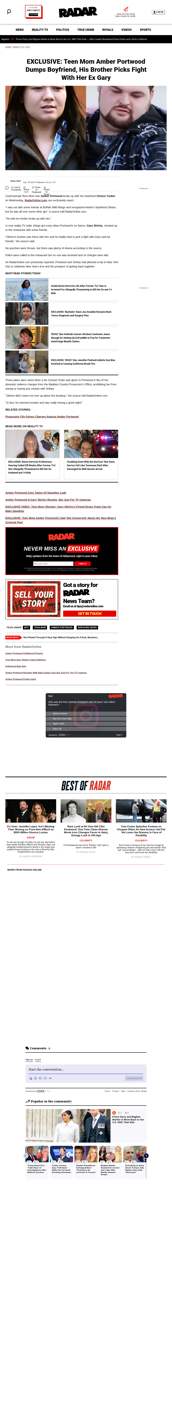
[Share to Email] (47, 187)
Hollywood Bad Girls (15, 666)
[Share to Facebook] (16, 187)
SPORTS (145, 29)
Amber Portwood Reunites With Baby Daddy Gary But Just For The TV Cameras (46, 673)
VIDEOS (126, 29)
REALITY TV (40, 29)
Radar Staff (15, 181)
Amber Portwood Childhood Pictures (24, 653)
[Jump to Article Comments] (7, 187)
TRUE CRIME (85, 29)
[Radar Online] (78, 12)
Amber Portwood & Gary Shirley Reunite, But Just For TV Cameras (48, 499)
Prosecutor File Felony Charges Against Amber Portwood (42, 416)
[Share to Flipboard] (36, 187)
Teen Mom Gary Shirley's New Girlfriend (25, 660)
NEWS (20, 29)
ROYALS (107, 29)
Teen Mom (40, 627)
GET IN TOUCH (89, 613)
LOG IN (159, 12)
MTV (28, 47)
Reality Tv (18, 47)
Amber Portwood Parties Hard (20, 679)
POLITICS (62, 29)
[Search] (9, 13)
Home (8, 47)
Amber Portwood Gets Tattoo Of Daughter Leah (35, 492)
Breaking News (87, 627)
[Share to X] (26, 187)
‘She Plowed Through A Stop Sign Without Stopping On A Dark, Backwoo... (61, 637)
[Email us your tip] (34, 18)
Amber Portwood (62, 627)
